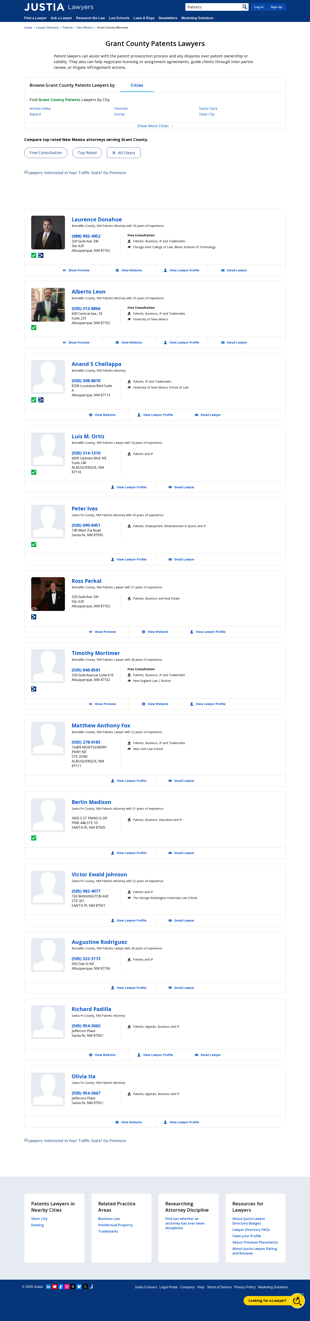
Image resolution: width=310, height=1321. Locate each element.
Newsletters (168, 18)
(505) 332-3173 (86, 958)
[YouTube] (54, 1286)
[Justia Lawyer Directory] (44, 7)
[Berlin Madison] (48, 815)
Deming (37, 1225)
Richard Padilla (91, 1008)
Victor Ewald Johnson (99, 874)
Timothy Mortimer (96, 652)
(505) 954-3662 (86, 1026)
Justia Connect (146, 1287)
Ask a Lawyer (62, 18)
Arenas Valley (40, 108)
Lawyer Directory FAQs (251, 1229)
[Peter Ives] (48, 522)
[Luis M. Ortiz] (48, 449)
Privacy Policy (245, 1287)
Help (200, 1287)
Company (187, 1287)
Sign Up (276, 7)
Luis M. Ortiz (88, 436)
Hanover (121, 108)
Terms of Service (219, 1287)
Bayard (35, 114)
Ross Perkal (87, 580)
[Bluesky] (79, 1286)
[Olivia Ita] (48, 1089)
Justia (28, 27)
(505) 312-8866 (86, 308)
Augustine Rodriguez (99, 941)
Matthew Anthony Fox (101, 725)
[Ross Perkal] (48, 594)
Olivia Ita (84, 1076)
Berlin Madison (91, 801)
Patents (68, 27)
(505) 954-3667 (86, 1093)
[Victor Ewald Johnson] (48, 887)
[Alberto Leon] (48, 305)
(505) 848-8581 (86, 670)
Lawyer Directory (47, 27)
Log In (259, 7)
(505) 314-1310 (86, 453)
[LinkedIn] (48, 1286)
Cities (137, 85)
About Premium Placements (255, 1242)
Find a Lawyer (35, 18)
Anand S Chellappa (96, 363)
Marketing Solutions (197, 18)
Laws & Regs (144, 18)
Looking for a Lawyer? (267, 1300)
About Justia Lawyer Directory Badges (248, 1221)
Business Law (109, 1218)
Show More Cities (153, 125)
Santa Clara (208, 108)
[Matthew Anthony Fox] (48, 738)
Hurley (119, 114)
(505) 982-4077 (86, 891)
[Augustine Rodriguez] (48, 955)
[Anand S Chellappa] (48, 377)
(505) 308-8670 (86, 380)
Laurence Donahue (97, 219)
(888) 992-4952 (86, 236)
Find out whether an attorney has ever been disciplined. (185, 1223)
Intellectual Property (115, 1225)
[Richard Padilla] (48, 1022)
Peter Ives (85, 508)
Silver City (206, 114)
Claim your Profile (246, 1236)
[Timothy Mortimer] (48, 666)
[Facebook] (60, 1286)
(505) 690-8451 (86, 525)
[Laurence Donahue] (48, 232)
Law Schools (119, 18)
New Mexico (85, 27)
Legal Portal (168, 1287)
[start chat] (297, 1300)
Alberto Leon (89, 291)
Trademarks (108, 1231)
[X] (85, 1286)
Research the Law (90, 18)
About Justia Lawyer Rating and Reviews (254, 1251)
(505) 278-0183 (86, 742)
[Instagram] (66, 1286)
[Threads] (72, 1286)
